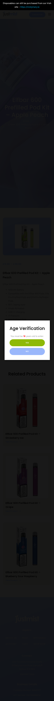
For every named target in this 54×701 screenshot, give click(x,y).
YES (27, 342)
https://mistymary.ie (29, 7)
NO (27, 351)
